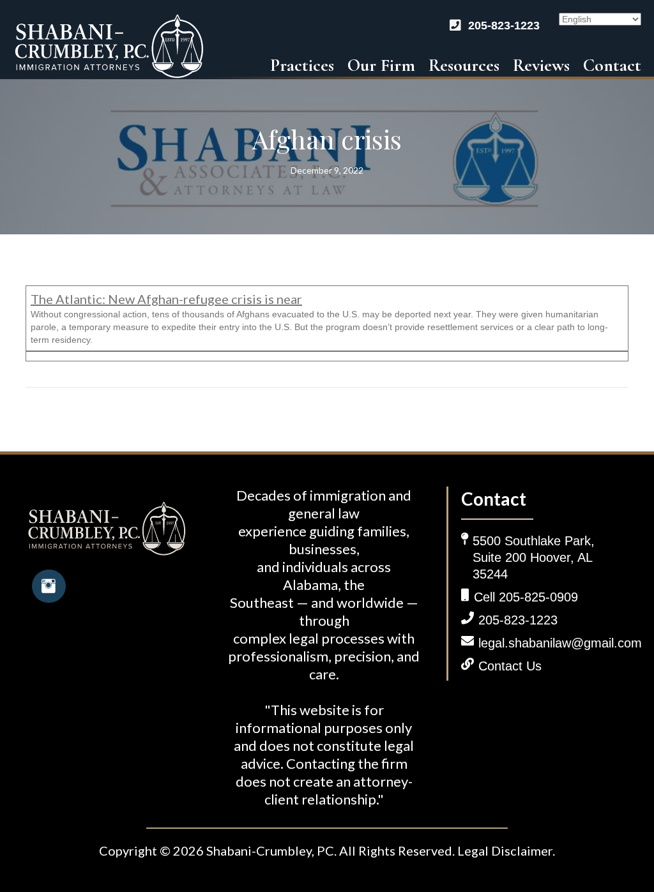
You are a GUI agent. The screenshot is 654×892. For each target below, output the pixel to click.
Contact (612, 65)
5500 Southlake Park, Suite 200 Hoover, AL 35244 (534, 557)
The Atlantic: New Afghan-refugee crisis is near (166, 298)
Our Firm (381, 65)
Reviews (541, 65)
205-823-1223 (504, 25)
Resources (464, 65)
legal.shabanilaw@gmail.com (560, 643)
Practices (302, 65)
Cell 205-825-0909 (526, 597)
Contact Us (510, 666)
